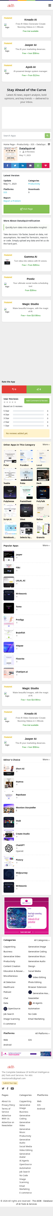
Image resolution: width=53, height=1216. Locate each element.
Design (31, 966)
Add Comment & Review (37, 400)
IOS (32, 144)
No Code (32, 1014)
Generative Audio (36, 961)
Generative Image (37, 946)
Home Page (9, 144)
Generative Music (36, 956)
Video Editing (39, 977)
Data (6, 1003)
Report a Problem (12, 200)
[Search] (47, 135)
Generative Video (12, 956)
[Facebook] (7, 1087)
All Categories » (41, 940)
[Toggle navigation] (49, 5)
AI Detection (10, 982)
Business (8, 951)
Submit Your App (10, 1083)
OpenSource (14, 1008)
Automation (34, 1008)
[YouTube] (11, 1087)
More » (46, 444)
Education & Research (14, 971)
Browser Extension (37, 987)
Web (6, 1039)
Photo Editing (35, 982)
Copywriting (9, 946)
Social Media (34, 971)
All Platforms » (42, 1033)
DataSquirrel (43, 144)
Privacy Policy (8, 1105)
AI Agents (37, 1003)
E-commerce (10, 1023)
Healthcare (9, 987)
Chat (6, 998)
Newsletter (33, 998)
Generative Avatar (40, 993)
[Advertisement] (26, 351)
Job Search (9, 1014)
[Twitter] (3, 1087)
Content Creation (12, 966)
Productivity (23, 144)
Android (7, 1044)
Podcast (7, 991)
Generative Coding (37, 951)
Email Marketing (36, 1018)
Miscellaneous (11, 976)
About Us (6, 1101)
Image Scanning (12, 1018)
